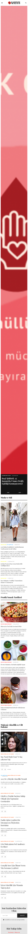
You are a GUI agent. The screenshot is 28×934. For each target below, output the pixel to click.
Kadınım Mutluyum (6, 475)
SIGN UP (22, 915)
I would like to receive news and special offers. (15, 919)
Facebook (10, 932)
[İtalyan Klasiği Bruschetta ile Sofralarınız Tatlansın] (14, 690)
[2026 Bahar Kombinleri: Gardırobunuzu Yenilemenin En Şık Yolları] (14, 522)
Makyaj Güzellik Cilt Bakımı (13, 775)
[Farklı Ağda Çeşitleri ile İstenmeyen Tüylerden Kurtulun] (2, 835)
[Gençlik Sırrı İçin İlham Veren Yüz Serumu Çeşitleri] (2, 876)
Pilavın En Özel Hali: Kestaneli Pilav (11, 626)
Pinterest (17, 932)
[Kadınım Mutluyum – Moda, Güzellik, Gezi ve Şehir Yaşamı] (14, 2)
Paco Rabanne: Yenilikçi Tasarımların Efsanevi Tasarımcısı (11, 581)
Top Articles (10, 544)
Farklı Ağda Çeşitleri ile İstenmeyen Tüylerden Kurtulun (10, 823)
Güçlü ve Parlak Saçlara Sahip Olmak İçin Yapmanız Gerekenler (13, 799)
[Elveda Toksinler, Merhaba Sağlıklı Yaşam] (14, 650)
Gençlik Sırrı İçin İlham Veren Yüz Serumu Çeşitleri (13, 866)
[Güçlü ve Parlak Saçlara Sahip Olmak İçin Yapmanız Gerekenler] (2, 811)
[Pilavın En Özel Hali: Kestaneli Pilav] (14, 612)
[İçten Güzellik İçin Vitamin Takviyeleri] (2, 898)
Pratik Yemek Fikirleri (6, 624)
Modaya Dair (3, 544)
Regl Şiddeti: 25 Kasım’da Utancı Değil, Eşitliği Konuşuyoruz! (13, 481)
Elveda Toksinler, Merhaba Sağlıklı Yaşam (13, 664)
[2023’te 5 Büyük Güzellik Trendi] (2, 787)
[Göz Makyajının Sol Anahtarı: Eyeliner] (2, 856)
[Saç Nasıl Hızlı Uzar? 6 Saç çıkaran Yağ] (14, 742)
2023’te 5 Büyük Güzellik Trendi (14, 779)
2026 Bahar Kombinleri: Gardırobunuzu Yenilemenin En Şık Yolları (12, 548)
